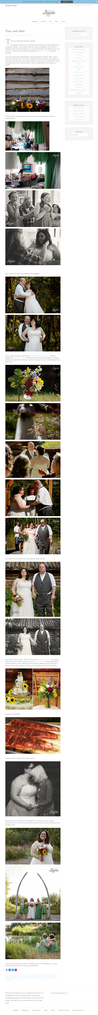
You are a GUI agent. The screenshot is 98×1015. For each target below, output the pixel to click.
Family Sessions (79, 67)
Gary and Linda (79, 119)
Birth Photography (79, 52)
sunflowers (50, 978)
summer (44, 978)
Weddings (15, 974)
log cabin (48, 976)
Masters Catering (39, 661)
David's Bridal (26, 976)
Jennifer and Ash (79, 116)
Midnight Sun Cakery (44, 659)
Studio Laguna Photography (49, 13)
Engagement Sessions (79, 61)
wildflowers (9, 980)
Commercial (78, 58)
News (79, 69)
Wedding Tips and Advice (79, 90)
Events (79, 64)
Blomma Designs (44, 51)
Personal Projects (78, 72)
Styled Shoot (79, 84)
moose (35, 978)
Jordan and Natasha (79, 113)
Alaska (28, 974)
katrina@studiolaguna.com (59, 993)
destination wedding (36, 976)
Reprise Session (79, 78)
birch (50, 974)
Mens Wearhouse (15, 978)
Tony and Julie (15, 31)
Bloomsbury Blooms (19, 358)
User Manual (79, 87)
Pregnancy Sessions (79, 75)
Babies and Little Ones (79, 49)
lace (44, 976)
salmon (39, 978)
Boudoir (78, 55)
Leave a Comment (25, 35)
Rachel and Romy (79, 108)
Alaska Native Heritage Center (39, 356)
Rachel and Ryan (79, 111)
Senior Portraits (79, 81)
